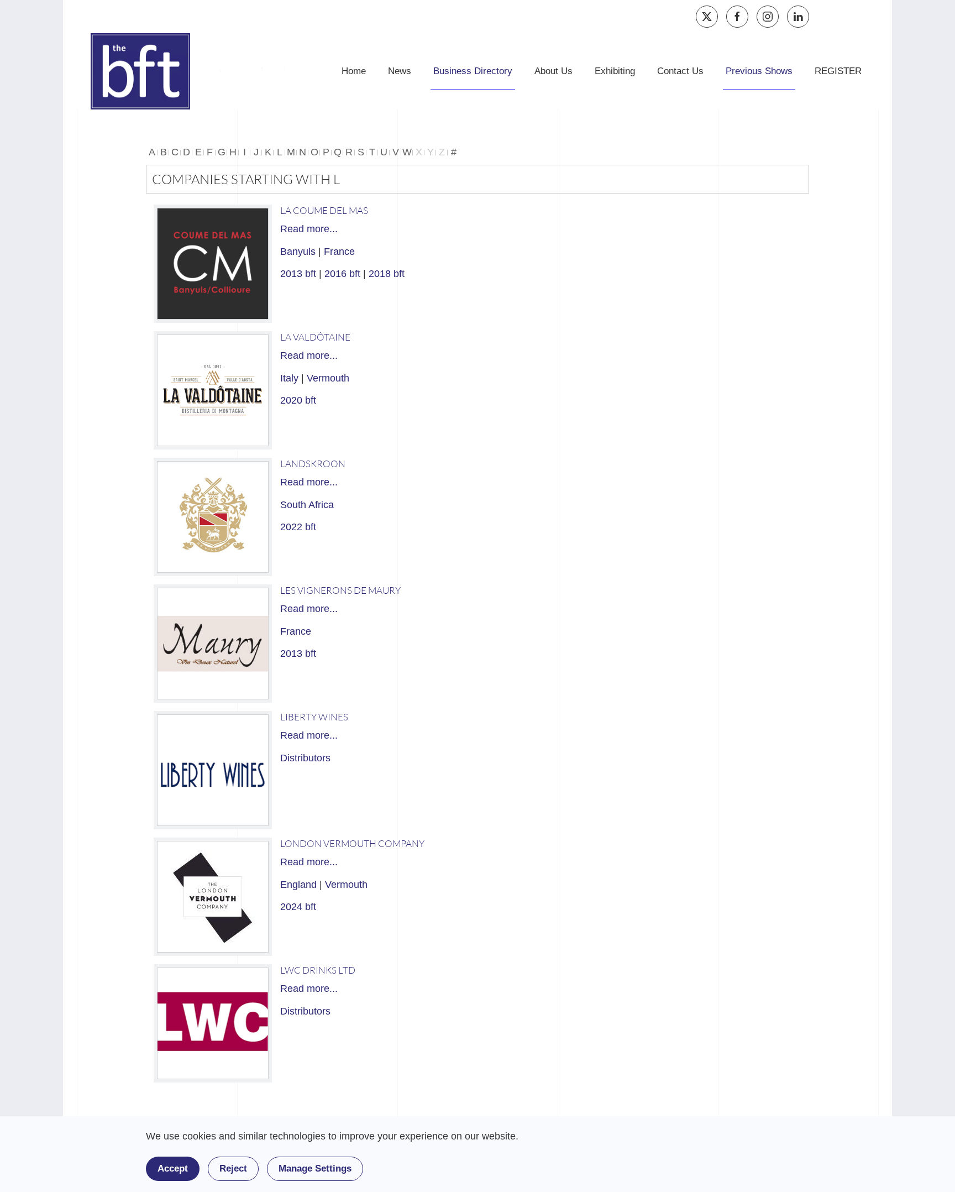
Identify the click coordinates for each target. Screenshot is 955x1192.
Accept (173, 1168)
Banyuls (298, 251)
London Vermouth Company (352, 843)
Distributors (305, 758)
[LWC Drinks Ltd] (213, 1023)
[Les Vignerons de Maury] (213, 643)
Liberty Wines (314, 717)
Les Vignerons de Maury (340, 590)
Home (354, 71)
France (339, 251)
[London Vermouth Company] (213, 897)
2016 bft (342, 273)
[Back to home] (140, 71)
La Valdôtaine (315, 337)
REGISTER (838, 71)
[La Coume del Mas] (213, 264)
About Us (553, 71)
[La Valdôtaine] (213, 390)
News (399, 71)
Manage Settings (315, 1168)
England (298, 884)
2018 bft (387, 273)
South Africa (307, 504)
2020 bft (298, 400)
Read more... (309, 228)
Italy (289, 378)
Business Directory (472, 71)
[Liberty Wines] (213, 770)
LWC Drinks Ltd (317, 970)
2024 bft (298, 906)
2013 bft (298, 273)
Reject (233, 1168)
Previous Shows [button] (759, 71)
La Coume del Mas (324, 210)
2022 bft (298, 526)
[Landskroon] (213, 517)
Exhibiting (615, 71)
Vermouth (328, 378)
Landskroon (312, 463)
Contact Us (680, 71)
